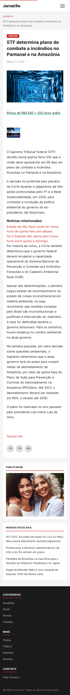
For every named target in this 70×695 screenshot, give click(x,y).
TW (19, 448)
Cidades (8, 621)
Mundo (7, 615)
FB (10, 448)
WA (28, 448)
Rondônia (8, 603)
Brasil (6, 609)
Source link (15, 436)
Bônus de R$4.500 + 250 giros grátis (33, 113)
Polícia (7, 640)
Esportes (8, 652)
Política (7, 646)
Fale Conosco (11, 677)
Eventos (8, 658)
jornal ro (8, 16)
